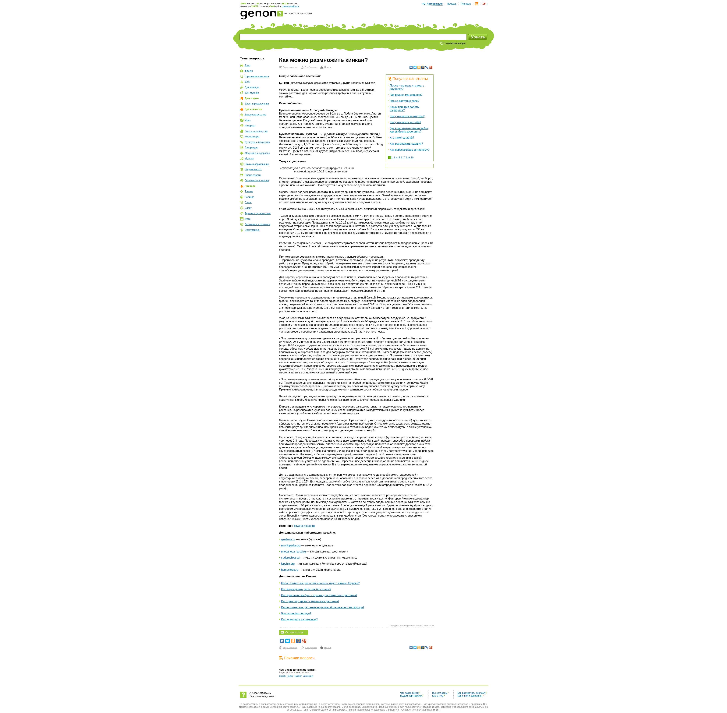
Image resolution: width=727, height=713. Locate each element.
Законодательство (255, 114)
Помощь (451, 3)
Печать (327, 67)
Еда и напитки (253, 109)
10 (412, 157)
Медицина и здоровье (257, 153)
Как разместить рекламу (471, 692)
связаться (254, 706)
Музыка (249, 158)
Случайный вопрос (455, 43)
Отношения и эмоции (257, 180)
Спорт (248, 207)
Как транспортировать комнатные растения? (310, 601)
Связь (248, 202)
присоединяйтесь (290, 6)
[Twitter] (415, 67)
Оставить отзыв (294, 632)
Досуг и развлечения (257, 103)
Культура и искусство (257, 142)
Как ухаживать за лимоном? (299, 619)
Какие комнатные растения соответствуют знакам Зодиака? (320, 583)
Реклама (466, 3)
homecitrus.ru (289, 569)
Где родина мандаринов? (406, 94)
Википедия (308, 676)
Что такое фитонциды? (296, 613)
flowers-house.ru (304, 525)
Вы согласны (439, 692)
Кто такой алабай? (402, 137)
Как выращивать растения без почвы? (306, 589)
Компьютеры (252, 136)
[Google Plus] (431, 67)
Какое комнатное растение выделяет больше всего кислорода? (322, 607)
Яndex (290, 676)
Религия (249, 197)
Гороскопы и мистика (257, 76)
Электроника (252, 229)
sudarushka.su (290, 557)
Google (282, 676)
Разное (249, 191)
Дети (247, 81)
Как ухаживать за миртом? (407, 116)
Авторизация (435, 3)
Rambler (298, 676)
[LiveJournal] (427, 67)
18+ (484, 3)
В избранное (311, 67)
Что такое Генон (409, 692)
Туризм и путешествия (258, 213)
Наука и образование (257, 164)
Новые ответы (253, 175)
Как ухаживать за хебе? (405, 122)
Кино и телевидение (256, 131)
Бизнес (249, 70)
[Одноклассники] (419, 67)
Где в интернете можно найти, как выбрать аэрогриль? (409, 130)
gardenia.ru (288, 539)
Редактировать (290, 67)
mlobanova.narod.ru (293, 551)
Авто (247, 65)
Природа (250, 186)
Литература (251, 147)
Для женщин (252, 87)
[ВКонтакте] (411, 67)
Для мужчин (252, 92)
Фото (247, 218)
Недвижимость (253, 169)
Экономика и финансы (257, 224)
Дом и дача (252, 98)
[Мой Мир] (423, 67)
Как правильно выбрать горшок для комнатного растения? (319, 595)
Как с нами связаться (469, 695)
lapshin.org (288, 563)
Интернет (250, 125)
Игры (247, 120)
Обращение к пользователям (418, 709)
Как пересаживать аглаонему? (409, 149)
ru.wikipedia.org (290, 545)
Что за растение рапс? (404, 100)
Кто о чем (437, 695)
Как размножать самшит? (406, 143)
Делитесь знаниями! (300, 13)
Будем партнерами (411, 695)
